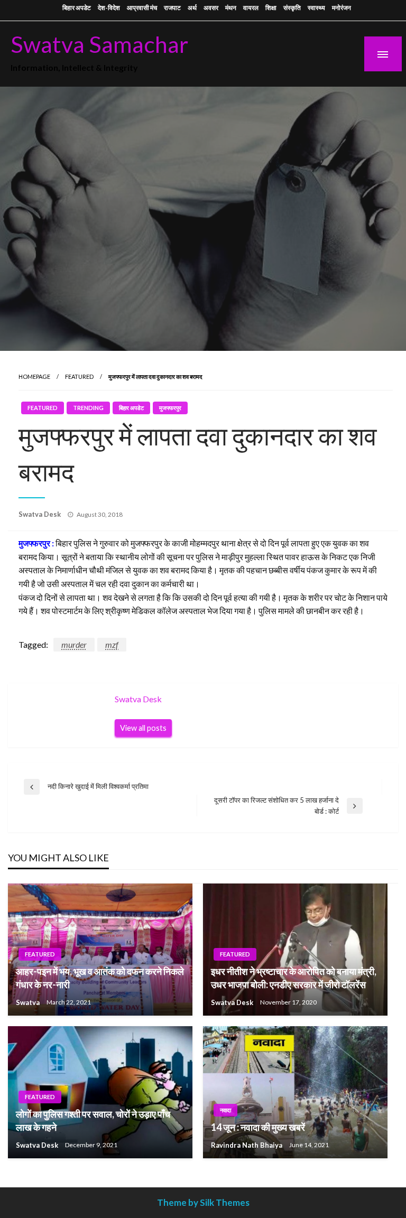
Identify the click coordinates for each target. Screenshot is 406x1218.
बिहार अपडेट (76, 8)
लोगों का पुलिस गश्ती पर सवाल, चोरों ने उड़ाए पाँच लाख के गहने (93, 1120)
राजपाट (172, 8)
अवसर (211, 8)
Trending (88, 407)
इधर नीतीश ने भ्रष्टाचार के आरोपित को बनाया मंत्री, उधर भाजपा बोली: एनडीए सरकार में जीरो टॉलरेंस (293, 977)
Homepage (34, 376)
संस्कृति (292, 8)
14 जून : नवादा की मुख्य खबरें (258, 1127)
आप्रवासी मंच (142, 8)
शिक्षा (270, 8)
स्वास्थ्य (316, 8)
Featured (79, 376)
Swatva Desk (40, 514)
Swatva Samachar (99, 44)
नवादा (225, 1110)
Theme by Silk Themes (203, 1202)
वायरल (251, 8)
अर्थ (192, 8)
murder (74, 644)
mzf (111, 644)
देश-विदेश (109, 8)
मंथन (230, 8)
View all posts (143, 727)
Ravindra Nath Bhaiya (247, 1145)
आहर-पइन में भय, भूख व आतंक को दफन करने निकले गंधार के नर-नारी (100, 977)
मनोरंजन (341, 8)
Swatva (28, 1002)
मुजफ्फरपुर (170, 407)
